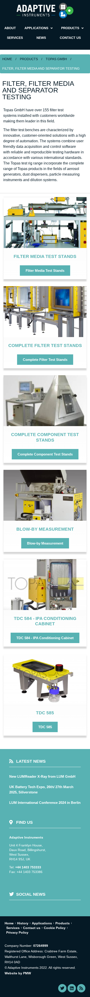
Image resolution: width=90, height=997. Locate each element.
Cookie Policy (55, 928)
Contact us (31, 928)
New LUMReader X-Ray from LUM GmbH (42, 776)
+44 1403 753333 (28, 867)
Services (13, 928)
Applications (42, 923)
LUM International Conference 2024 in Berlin (45, 803)
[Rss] (81, 988)
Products (29, 59)
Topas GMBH (56, 59)
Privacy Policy (17, 932)
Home (7, 59)
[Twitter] (62, 988)
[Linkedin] (72, 988)
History (22, 923)
